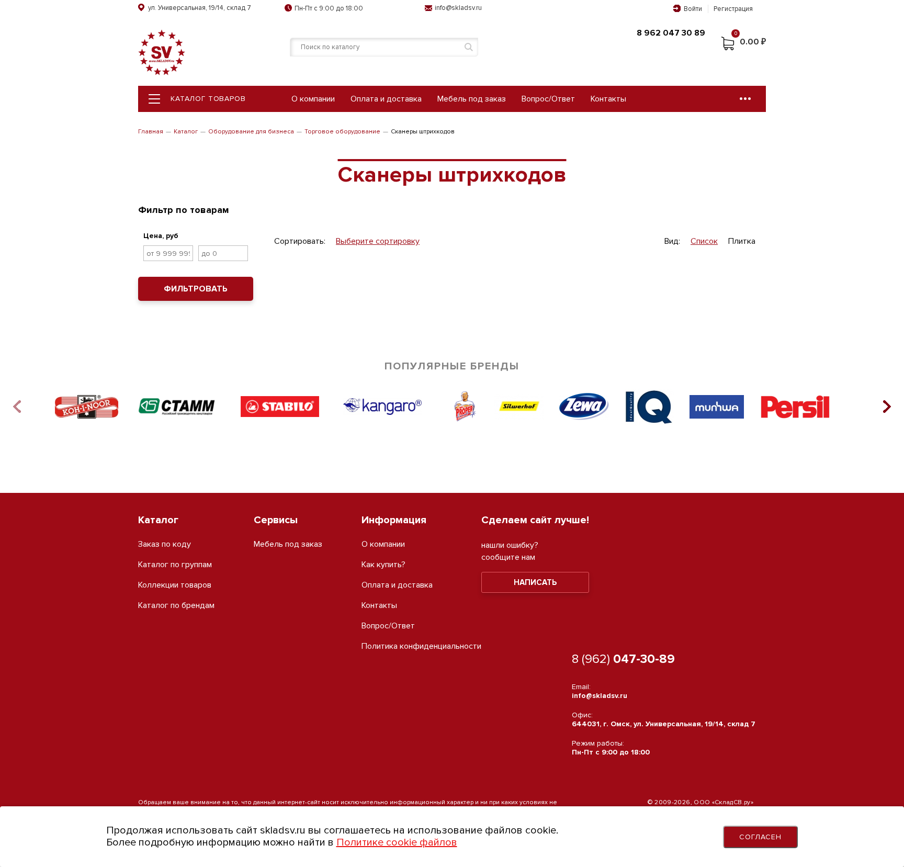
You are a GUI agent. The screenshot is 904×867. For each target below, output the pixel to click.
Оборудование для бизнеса (251, 132)
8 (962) (623, 659)
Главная (150, 132)
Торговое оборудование (342, 132)
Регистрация (733, 9)
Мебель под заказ (471, 99)
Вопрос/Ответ (548, 99)
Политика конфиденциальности (421, 646)
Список (704, 241)
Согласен (760, 836)
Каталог (186, 132)
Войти (693, 9)
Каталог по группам (175, 565)
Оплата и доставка (386, 99)
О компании (313, 99)
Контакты (608, 99)
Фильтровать (196, 289)
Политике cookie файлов (396, 842)
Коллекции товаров (174, 585)
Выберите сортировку (378, 241)
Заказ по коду (164, 544)
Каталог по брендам (176, 606)
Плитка (741, 241)
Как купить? (383, 565)
